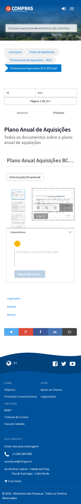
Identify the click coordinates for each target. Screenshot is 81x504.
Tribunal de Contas (16, 417)
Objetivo (9, 389)
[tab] (40, 232)
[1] (18, 194)
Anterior (22, 113)
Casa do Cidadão (14, 424)
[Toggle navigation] (38, 9)
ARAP (7, 410)
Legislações (48, 396)
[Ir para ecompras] (19, 8)
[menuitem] (40, 298)
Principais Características (20, 396)
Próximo (58, 113)
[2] (18, 206)
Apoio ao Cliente (51, 389)
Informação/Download (24, 177)
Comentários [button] (18, 232)
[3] (18, 218)
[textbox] (40, 258)
